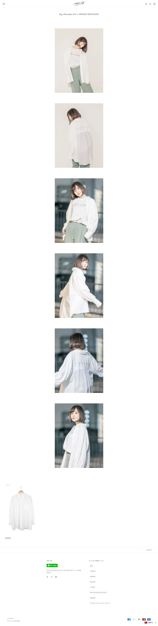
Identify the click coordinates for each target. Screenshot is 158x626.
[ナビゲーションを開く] (4, 4)
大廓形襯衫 (8, 538)
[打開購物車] (154, 4)
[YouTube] (56, 577)
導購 (91, 566)
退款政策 (92, 598)
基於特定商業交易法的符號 (98, 592)
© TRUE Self (10, 618)
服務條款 (92, 576)
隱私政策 (92, 582)
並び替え (149, 550)
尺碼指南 (92, 571)
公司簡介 (92, 587)
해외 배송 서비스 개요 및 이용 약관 (100, 603)
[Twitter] (47, 577)
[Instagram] (51, 577)
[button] (150, 623)
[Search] (150, 4)
